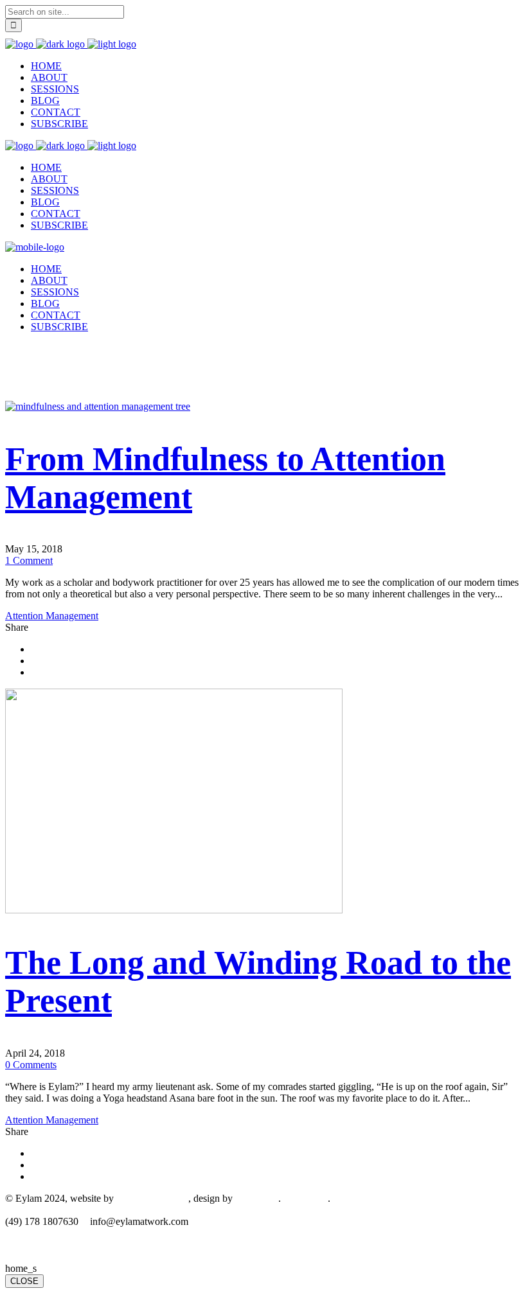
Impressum (305, 1198)
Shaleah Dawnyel (152, 1198)
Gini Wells (256, 1198)
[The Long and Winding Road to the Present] (174, 909)
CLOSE (24, 1281)
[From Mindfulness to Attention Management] (97, 406)
